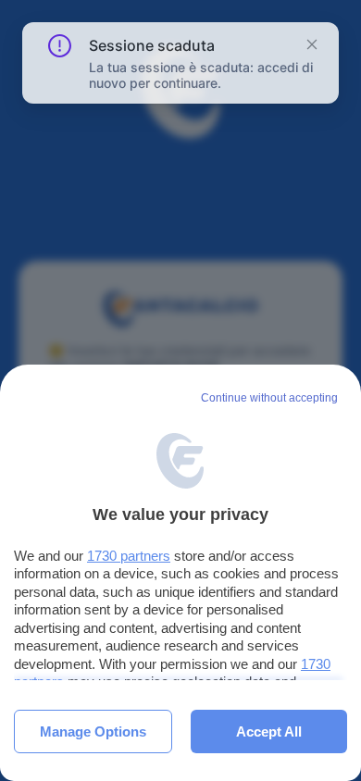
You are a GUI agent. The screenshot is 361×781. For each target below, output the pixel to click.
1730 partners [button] (128, 556)
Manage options (93, 731)
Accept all (269, 731)
